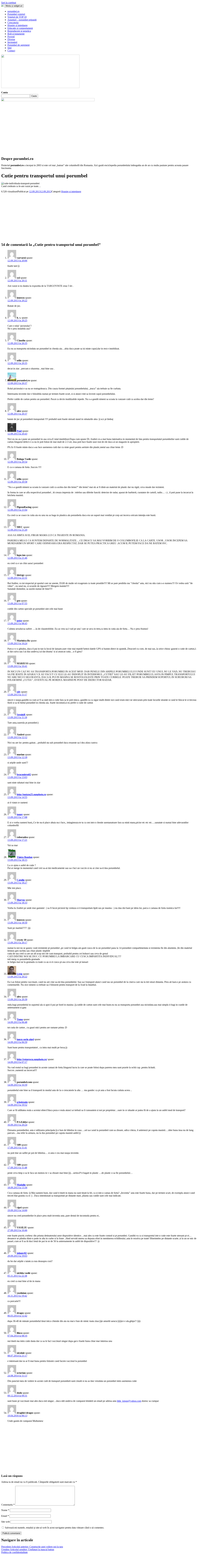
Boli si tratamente (16, 33)
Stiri (9, 47)
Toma (20, 1019)
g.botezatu (22, 1102)
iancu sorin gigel (25, 1039)
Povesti (11, 36)
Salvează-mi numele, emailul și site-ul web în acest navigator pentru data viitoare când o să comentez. (54, 1527)
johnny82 (22, 1253)
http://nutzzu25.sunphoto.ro (31, 794)
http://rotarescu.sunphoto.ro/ (32, 1059)
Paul (19, 431)
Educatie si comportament (20, 28)
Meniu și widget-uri (14, 6)
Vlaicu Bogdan (24, 857)
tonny (20, 814)
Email (5, 1516)
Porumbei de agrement (18, 45)
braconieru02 (24, 774)
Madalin (21, 1184)
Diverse (11, 39)
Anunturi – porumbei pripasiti (22, 19)
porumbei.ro (13, 11)
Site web (5, 1521)
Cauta (4, 92)
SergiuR (21, 714)
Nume (5, 1510)
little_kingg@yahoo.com (129, 1401)
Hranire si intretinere (17, 25)
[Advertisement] (94, 215)
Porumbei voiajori (16, 14)
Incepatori (12, 42)
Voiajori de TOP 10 (17, 17)
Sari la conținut (8, 2)
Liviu (19, 973)
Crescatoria (13, 22)
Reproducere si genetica (19, 31)
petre (19, 620)
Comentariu (8, 1504)
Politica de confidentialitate (14, 1552)
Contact (11, 50)
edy (19, 691)
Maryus (21, 900)
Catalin (21, 880)
